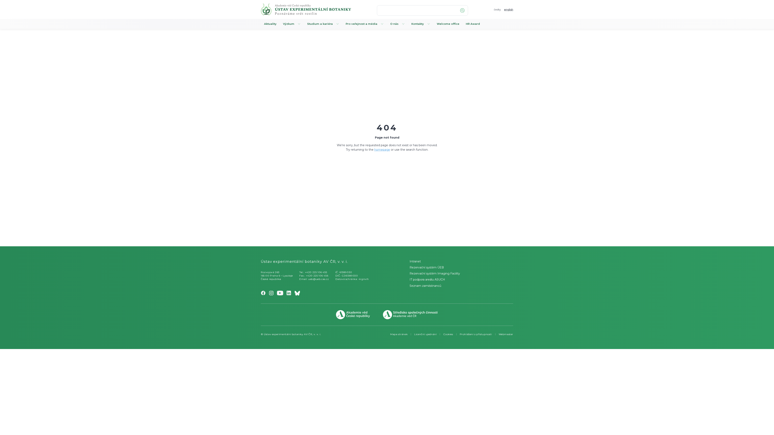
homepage (382, 149)
